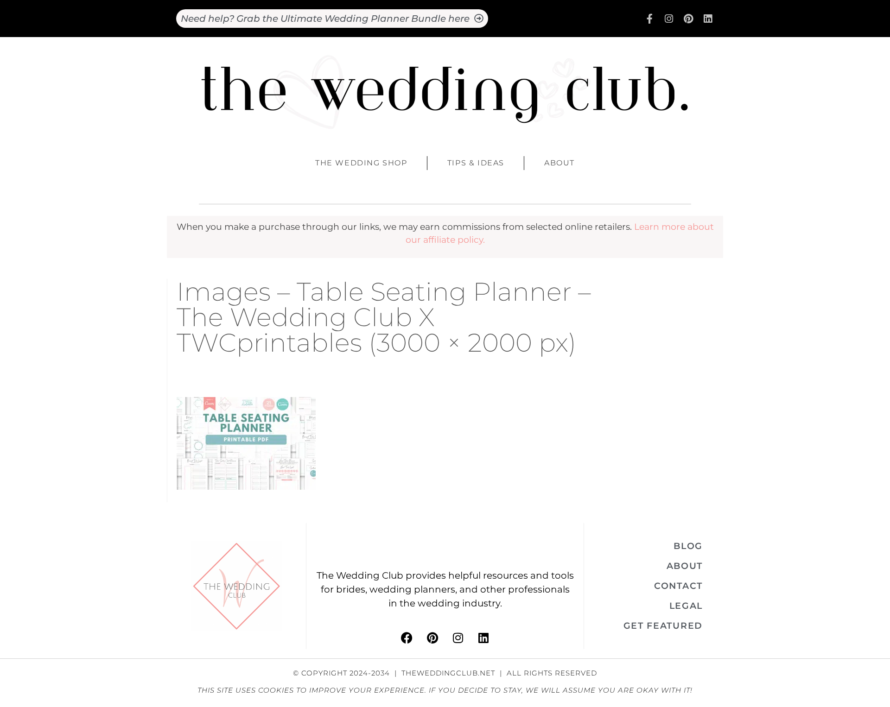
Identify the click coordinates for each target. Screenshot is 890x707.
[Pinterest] (688, 18)
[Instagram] (669, 18)
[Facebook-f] (649, 18)
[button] (688, 546)
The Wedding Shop (361, 162)
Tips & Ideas (475, 162)
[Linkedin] (708, 18)
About (559, 162)
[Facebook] (407, 637)
